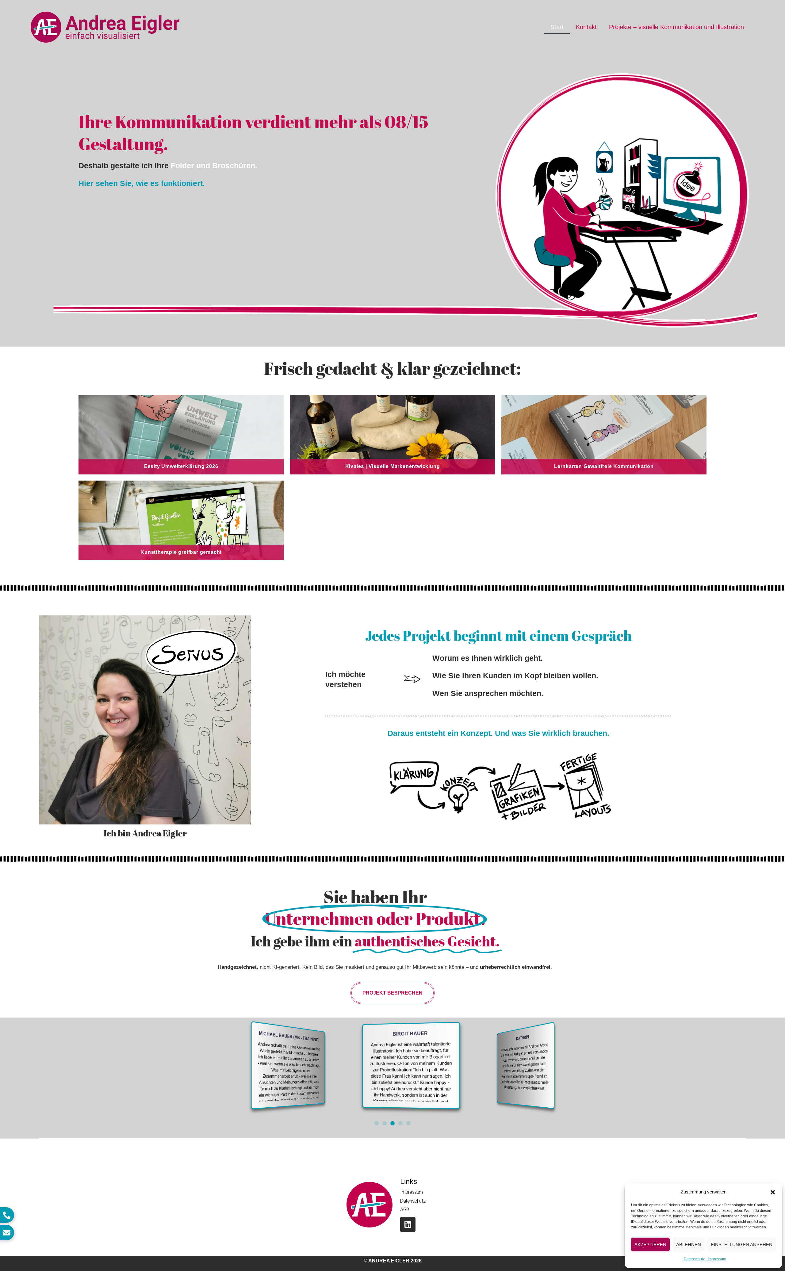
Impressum (717, 1259)
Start (557, 27)
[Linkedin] (407, 1224)
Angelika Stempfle (560, 1039)
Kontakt (586, 27)
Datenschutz (694, 1259)
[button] (773, 1192)
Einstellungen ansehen (741, 1244)
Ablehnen (688, 1244)
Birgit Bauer (334, 1035)
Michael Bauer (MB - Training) (228, 1039)
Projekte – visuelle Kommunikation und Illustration (676, 27)
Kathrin (455, 1035)
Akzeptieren (650, 1244)
